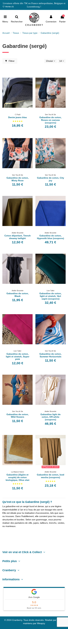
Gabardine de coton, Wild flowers (17, 415)
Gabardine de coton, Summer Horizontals (50, 355)
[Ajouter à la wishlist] (15, 111)
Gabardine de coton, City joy (50, 179)
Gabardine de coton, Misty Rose (17, 179)
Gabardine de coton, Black (17, 294)
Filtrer (11, 61)
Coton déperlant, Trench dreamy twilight (17, 237)
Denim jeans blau (17, 117)
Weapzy (41, 623)
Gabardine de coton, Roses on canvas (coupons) (50, 120)
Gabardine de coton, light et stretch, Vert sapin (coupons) (50, 296)
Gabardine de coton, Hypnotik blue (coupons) (50, 237)
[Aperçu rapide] (20, 111)
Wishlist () (9, 7)
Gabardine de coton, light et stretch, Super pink (17, 356)
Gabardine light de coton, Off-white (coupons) (50, 417)
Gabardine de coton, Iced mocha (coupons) (50, 476)
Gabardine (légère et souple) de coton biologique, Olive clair (17, 477)
